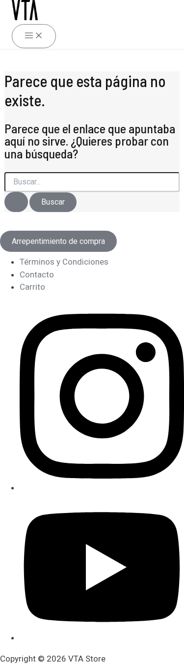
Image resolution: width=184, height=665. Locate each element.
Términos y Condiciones (64, 262)
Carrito (32, 287)
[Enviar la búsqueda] (16, 202)
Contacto (37, 274)
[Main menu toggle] (34, 36)
